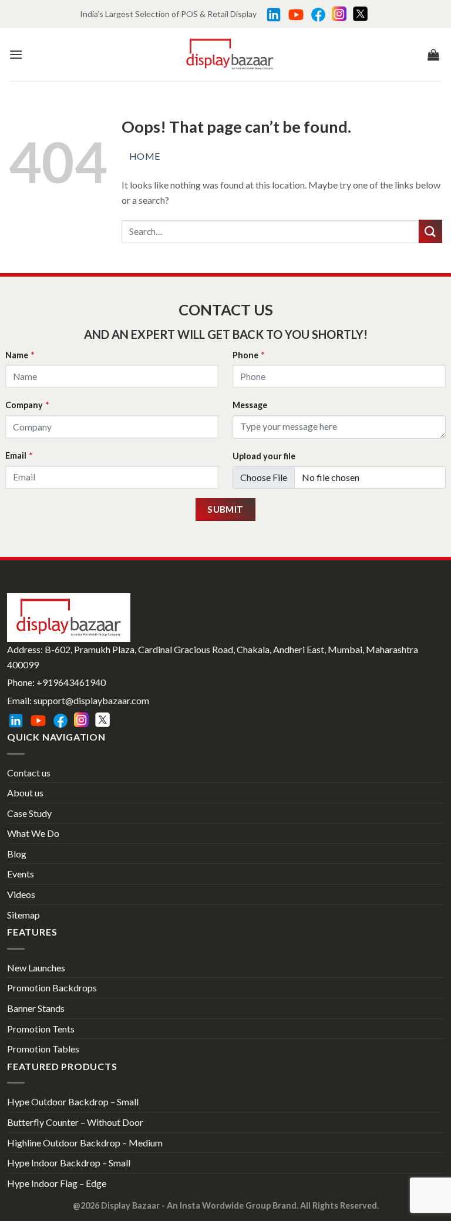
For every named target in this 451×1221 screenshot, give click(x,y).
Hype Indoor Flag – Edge (56, 1183)
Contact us (29, 772)
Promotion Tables (43, 1048)
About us (25, 792)
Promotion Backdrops (52, 987)
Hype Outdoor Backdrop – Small (73, 1101)
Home (144, 156)
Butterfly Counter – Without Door (75, 1122)
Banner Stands (36, 1008)
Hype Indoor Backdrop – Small (68, 1162)
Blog (16, 853)
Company (27, 405)
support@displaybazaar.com (91, 700)
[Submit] (430, 231)
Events (20, 873)
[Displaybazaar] (230, 54)
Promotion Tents (41, 1028)
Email (18, 455)
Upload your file (264, 456)
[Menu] (16, 54)
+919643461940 (71, 682)
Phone (248, 355)
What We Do (33, 833)
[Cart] (433, 55)
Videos (21, 894)
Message (250, 405)
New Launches (36, 967)
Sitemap (23, 914)
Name (19, 355)
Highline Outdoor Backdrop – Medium (85, 1142)
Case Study (29, 813)
